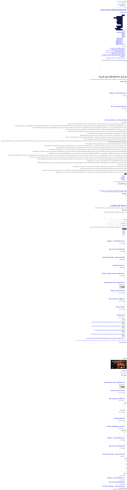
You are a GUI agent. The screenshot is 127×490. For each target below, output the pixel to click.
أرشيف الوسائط (119, 41)
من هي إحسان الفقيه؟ (121, 4)
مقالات (123, 15)
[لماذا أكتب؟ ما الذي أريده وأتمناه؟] (122, 288)
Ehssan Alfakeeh (123, 79)
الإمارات (87, 340)
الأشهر (123, 231)
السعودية (91, 340)
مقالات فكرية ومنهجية (118, 17)
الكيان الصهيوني (104, 340)
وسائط (123, 34)
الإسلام (85, 340)
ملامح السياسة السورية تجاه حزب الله (118, 49)
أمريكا (75, 340)
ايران (114, 181)
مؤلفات (123, 33)
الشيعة (97, 340)
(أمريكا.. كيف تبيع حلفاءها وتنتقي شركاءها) (116, 426)
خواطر (123, 35)
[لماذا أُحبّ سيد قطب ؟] (122, 304)
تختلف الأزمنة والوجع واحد (119, 418)
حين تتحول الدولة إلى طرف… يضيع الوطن (117, 48)
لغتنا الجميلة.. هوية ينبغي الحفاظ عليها (118, 53)
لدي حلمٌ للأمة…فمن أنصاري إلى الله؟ (117, 298)
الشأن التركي (120, 20)
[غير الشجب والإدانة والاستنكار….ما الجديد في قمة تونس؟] (124, 463)
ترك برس (111, 340)
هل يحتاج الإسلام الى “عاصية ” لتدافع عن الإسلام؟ (114, 282)
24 (119, 308)
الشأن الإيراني (120, 21)
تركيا (112, 340)
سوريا (115, 340)
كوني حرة (123, 410)
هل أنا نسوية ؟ (122, 56)
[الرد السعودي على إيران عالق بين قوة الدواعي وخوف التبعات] (124, 467)
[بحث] (126, 7)
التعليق (125, 219)
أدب (122, 25)
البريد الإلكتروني (123, 223)
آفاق (123, 181)
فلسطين (118, 340)
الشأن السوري (120, 22)
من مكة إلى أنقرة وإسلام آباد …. (119, 51)
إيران (77, 340)
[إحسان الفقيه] (123, 12)
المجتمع (107, 340)
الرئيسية (123, 3)
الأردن (81, 340)
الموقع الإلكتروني (124, 225)
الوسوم (123, 233)
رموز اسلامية (120, 23)
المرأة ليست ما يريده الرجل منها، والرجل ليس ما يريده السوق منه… (113, 55)
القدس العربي (101, 340)
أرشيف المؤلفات (119, 42)
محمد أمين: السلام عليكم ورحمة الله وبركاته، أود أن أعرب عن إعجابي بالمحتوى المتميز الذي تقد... (108, 325)
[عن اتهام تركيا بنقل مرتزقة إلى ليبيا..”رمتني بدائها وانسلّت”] (124, 471)
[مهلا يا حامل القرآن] (122, 312)
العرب (116, 181)
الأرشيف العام (122, 5)
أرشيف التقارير (119, 39)
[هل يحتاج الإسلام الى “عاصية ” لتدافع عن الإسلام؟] (122, 280)
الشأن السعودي (119, 29)
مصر (126, 340)
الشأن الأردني (120, 27)
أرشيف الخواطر (119, 40)
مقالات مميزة (99, 79)
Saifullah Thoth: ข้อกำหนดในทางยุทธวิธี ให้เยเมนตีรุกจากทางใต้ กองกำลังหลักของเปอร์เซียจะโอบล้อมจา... (105, 338)
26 (119, 300)
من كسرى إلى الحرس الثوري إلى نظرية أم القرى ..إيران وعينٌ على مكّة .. (113, 190)
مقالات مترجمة (119, 19)
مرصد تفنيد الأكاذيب (120, 32)
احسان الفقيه (120, 181)
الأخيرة (123, 230)
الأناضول (84, 340)
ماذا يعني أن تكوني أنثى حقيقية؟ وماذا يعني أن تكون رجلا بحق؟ (114, 54)
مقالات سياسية (119, 16)
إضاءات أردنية (118, 28)
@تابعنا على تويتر (124, 370)
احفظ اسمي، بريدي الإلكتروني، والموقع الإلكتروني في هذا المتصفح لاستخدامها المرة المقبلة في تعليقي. (107, 227)
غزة (116, 340)
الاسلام (89, 340)
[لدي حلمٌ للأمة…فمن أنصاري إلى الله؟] (122, 296)
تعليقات (123, 232)
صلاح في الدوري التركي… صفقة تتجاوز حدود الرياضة (115, 50)
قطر (120, 340)
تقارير (123, 31)
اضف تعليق (95, 79)
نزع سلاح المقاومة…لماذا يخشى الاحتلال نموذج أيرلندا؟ (115, 52)
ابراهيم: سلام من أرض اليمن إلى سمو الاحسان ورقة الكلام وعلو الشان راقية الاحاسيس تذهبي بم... (108, 321)
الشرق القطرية (94, 340)
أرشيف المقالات (119, 38)
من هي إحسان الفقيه (120, 44)
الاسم (125, 221)
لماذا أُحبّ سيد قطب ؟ (120, 306)
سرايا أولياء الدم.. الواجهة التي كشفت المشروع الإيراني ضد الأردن (114, 191)
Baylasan (125, 488)
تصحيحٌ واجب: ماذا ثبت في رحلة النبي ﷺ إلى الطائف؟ (115, 57)
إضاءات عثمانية (119, 26)
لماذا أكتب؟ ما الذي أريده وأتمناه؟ (118, 290)
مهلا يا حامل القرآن (121, 315)
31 (118, 292)
